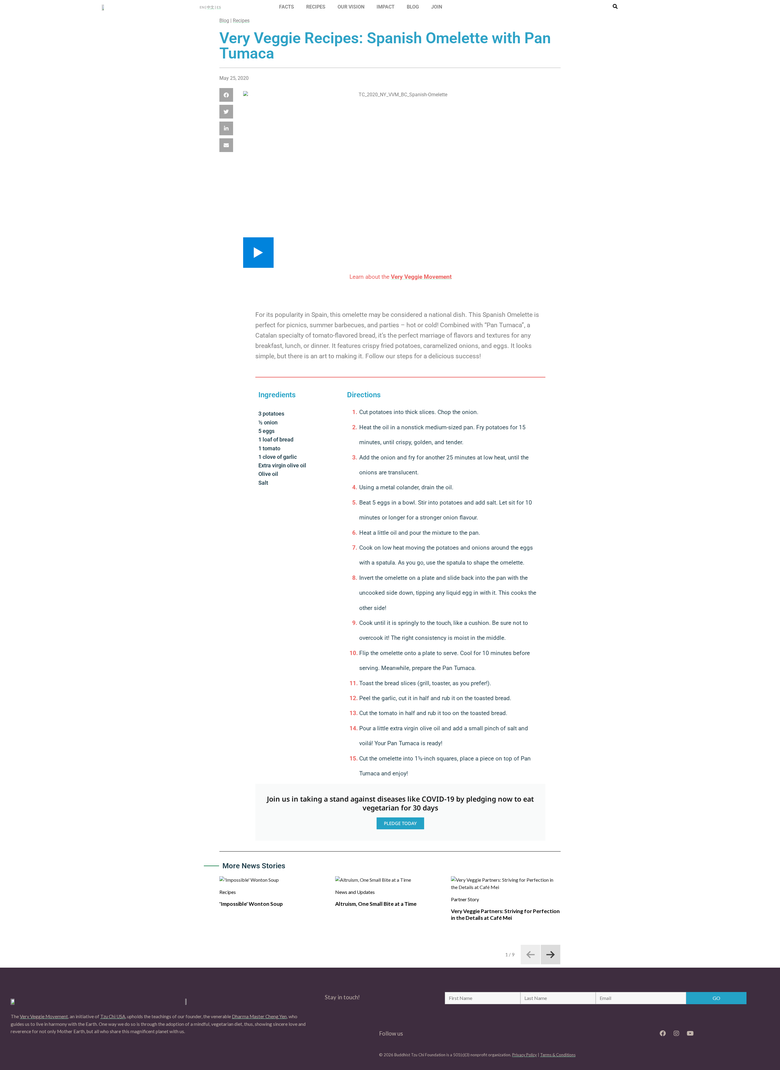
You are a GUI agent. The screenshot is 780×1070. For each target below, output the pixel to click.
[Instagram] (676, 1033)
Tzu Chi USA (112, 1016)
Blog (224, 20)
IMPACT (386, 7)
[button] (226, 95)
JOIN (436, 7)
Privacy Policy (524, 1054)
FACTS (286, 7)
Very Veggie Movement (44, 1016)
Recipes (241, 20)
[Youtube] (690, 1033)
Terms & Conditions (558, 1054)
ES (219, 7)
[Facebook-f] (663, 1033)
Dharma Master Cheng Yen (259, 1016)
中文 (210, 7)
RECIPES (315, 7)
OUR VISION (351, 7)
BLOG (413, 7)
